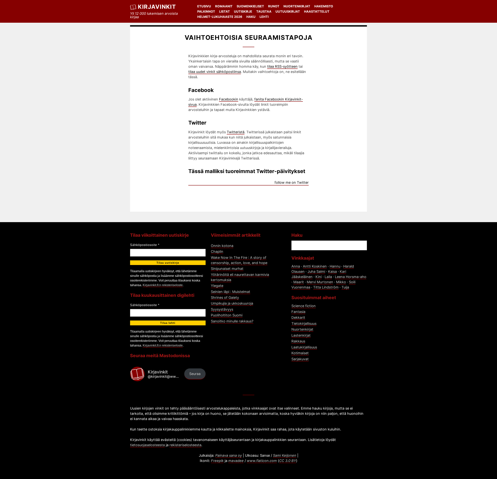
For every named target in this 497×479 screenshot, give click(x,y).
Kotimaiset (300, 353)
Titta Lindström (326, 287)
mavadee (236, 461)
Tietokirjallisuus (303, 323)
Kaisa (332, 271)
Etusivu (204, 6)
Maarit (298, 282)
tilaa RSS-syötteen (282, 66)
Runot (273, 6)
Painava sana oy (228, 455)
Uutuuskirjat (287, 11)
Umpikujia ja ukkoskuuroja (232, 303)
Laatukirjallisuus (304, 347)
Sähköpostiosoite (144, 245)
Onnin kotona (222, 246)
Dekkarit (298, 317)
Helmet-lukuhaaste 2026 (219, 17)
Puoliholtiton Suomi (226, 315)
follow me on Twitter (292, 182)
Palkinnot (206, 11)
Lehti (264, 17)
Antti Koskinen (315, 266)
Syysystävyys (222, 309)
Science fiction (303, 306)
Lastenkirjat (301, 335)
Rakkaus (298, 341)
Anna (295, 266)
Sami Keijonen (284, 455)
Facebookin (228, 99)
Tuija (345, 287)
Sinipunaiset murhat (227, 269)
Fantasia (298, 312)
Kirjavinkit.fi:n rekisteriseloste (163, 285)
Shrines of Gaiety (225, 297)
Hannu (335, 266)
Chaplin (217, 251)
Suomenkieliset (250, 6)
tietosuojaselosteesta (147, 445)
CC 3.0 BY (287, 461)
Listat (224, 11)
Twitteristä (235, 132)
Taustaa (263, 11)
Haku (250, 17)
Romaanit (224, 6)
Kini (318, 277)
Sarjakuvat (300, 359)
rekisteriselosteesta (185, 445)
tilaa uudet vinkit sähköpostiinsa (214, 72)
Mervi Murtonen (320, 282)
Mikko (341, 282)
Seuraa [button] (195, 374)
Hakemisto (323, 6)
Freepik (217, 461)
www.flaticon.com (262, 461)
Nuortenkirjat (296, 6)
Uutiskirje (243, 11)
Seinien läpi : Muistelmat (230, 292)
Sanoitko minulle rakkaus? (232, 321)
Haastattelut (316, 11)
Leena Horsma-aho (350, 277)
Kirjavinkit (157, 6)
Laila (328, 277)
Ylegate (217, 286)
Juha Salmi (316, 271)
